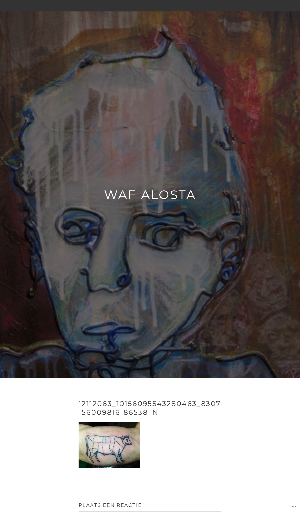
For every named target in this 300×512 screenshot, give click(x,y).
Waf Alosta (150, 194)
